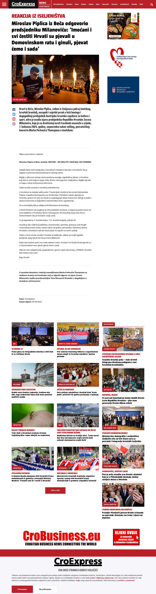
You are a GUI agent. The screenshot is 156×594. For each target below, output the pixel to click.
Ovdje (78, 580)
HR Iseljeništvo (58, 4)
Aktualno (69, 4)
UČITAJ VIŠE (55, 490)
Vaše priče (105, 4)
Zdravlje (134, 4)
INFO (141, 4)
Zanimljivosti (124, 4)
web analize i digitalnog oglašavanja (100, 578)
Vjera (97, 4)
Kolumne (115, 4)
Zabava (91, 4)
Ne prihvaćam (45, 589)
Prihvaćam (22, 589)
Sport (77, 4)
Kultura (83, 4)
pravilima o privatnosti (125, 580)
